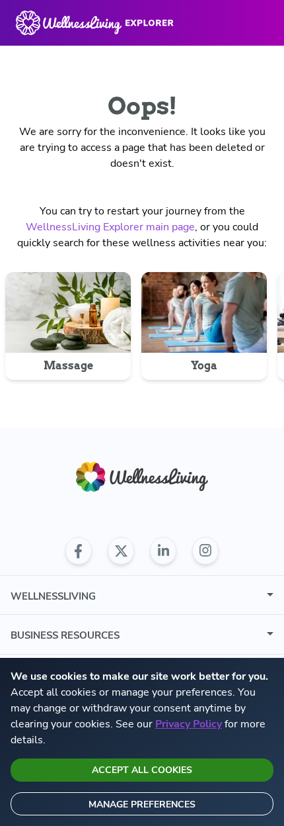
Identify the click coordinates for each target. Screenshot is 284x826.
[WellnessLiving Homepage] (142, 476)
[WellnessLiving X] (121, 551)
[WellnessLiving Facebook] (78, 551)
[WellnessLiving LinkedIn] (163, 551)
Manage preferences (142, 804)
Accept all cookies (142, 770)
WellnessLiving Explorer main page (110, 227)
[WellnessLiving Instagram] (205, 551)
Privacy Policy (188, 724)
